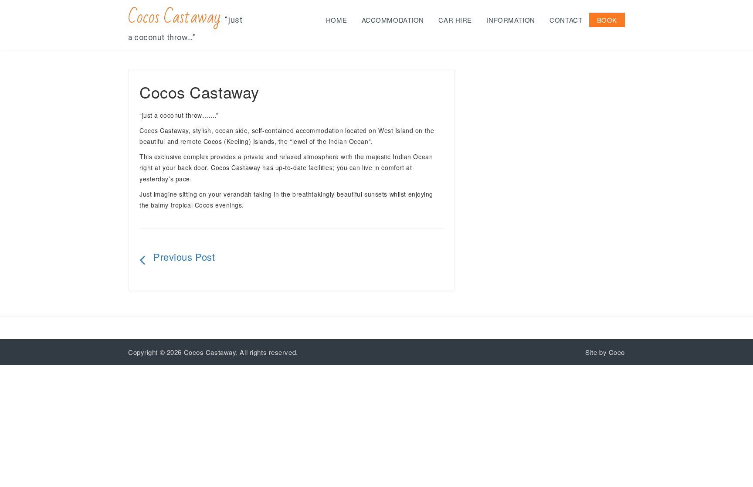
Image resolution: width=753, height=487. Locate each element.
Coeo (617, 352)
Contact (565, 19)
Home (336, 19)
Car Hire (454, 19)
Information (511, 19)
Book (607, 19)
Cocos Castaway (174, 17)
